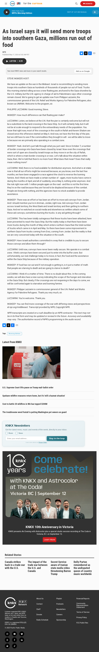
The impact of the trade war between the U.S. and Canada (37, 566)
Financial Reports (82, 599)
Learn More (49, 539)
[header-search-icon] (76, 4)
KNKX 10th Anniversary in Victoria (49, 527)
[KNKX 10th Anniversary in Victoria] (49, 486)
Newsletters (61, 609)
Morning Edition (14, 333)
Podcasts (60, 604)
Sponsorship (61, 620)
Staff (38, 609)
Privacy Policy (43, 442)
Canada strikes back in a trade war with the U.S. (15, 564)
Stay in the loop (57, 438)
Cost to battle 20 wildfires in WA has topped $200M (24, 404)
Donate (88, 4)
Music (11, 433)
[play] (7, 12)
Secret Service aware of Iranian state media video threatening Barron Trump (61, 568)
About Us (39, 599)
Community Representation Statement (82, 605)
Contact (39, 604)
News (21, 433)
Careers (59, 615)
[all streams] (95, 12)
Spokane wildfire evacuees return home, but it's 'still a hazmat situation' (33, 395)
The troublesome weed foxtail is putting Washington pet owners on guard (34, 412)
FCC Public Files (82, 623)
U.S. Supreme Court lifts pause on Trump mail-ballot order (27, 387)
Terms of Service (82, 612)
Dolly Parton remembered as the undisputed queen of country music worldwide (83, 568)
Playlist (59, 599)
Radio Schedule (42, 620)
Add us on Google (83, 71)
